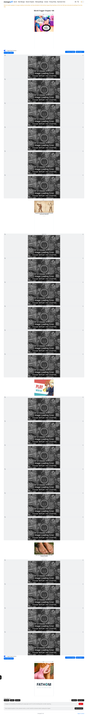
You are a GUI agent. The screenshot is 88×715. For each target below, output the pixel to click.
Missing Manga (39, 2)
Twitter (12, 700)
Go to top (80, 700)
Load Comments (78, 708)
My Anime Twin (61, 2)
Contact (46, 2)
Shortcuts (74, 700)
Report (80, 703)
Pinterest (18, 700)
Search (15, 2)
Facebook (7, 700)
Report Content (81, 713)
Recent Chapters (30, 2)
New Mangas (21, 2)
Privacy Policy (52, 2)
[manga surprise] (75, 2)
